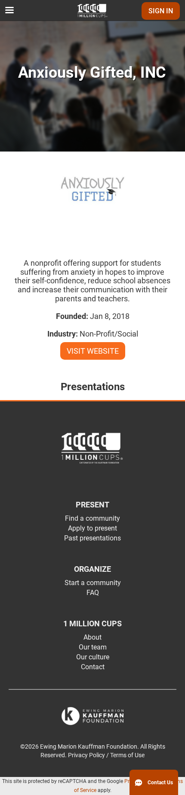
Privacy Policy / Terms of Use (106, 755)
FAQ (92, 593)
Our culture (92, 657)
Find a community (92, 518)
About (92, 637)
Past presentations (92, 538)
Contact (93, 667)
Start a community (93, 583)
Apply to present (92, 528)
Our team (93, 647)
